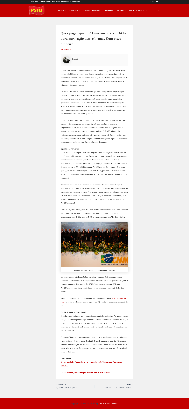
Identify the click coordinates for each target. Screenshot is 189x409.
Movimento (96, 10)
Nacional (61, 10)
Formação (86, 10)
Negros (139, 10)
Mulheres (120, 10)
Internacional (73, 10)
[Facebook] (150, 2)
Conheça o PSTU (45, 2)
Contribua (65, 2)
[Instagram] (152, 2)
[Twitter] (155, 2)
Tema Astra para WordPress (108, 403)
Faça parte (56, 2)
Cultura (148, 10)
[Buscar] (158, 10)
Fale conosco (75, 2)
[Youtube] (157, 2)
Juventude (109, 10)
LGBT (130, 10)
